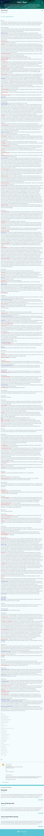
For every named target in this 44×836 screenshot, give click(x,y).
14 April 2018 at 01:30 (10, 771)
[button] (42, 11)
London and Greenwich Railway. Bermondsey (9, 816)
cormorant (8, 764)
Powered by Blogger (23, 831)
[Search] (42, 2)
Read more (40, 799)
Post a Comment (5, 782)
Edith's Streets (22, 2)
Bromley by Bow (4, 790)
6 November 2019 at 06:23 (10, 779)
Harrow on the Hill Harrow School (7, 803)
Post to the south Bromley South (7, 16)
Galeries (24, 833)
